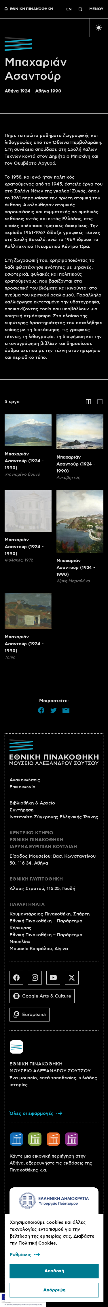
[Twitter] (74, 980)
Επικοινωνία (22, 787)
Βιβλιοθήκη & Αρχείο (32, 803)
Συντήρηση (21, 810)
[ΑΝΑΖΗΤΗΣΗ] (80, 9)
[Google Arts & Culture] (44, 998)
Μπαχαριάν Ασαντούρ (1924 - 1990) (24, 461)
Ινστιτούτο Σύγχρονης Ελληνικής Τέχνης (54, 817)
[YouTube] (55, 980)
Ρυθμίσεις (20, 1255)
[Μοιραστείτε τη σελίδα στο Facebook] (41, 710)
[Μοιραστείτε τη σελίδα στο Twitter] (53, 710)
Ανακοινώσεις (25, 780)
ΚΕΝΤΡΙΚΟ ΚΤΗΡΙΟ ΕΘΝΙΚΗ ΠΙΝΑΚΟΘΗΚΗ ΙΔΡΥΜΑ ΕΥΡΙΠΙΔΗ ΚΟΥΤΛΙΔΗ (43, 840)
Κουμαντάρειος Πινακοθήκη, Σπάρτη (49, 914)
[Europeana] (32, 1017)
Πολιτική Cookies (37, 1243)
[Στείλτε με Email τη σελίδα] (66, 710)
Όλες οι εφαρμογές (32, 1114)
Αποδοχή (54, 1271)
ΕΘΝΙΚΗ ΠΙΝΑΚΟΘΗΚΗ (31, 9)
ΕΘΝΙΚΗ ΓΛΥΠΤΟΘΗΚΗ (36, 879)
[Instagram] (37, 980)
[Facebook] (19, 980)
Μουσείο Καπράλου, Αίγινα (39, 949)
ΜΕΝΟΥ (96, 9)
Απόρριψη (54, 1290)
